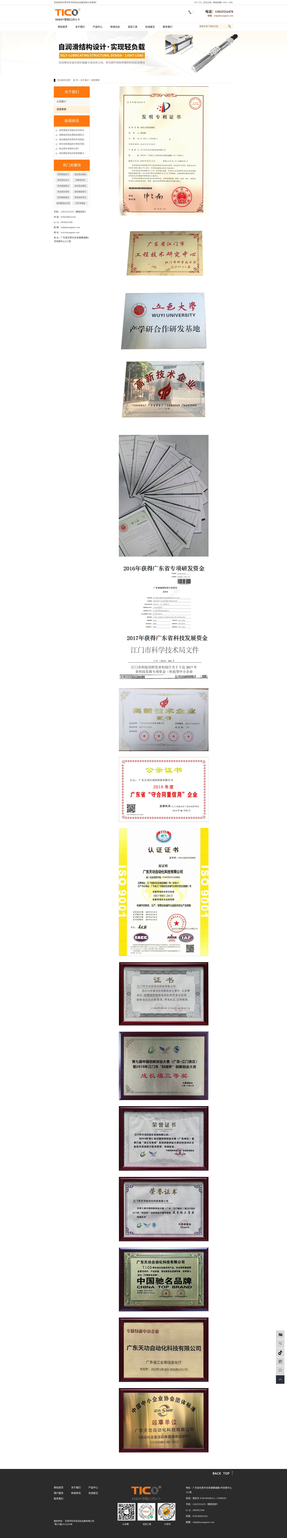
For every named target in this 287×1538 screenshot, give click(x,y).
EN (200, 2)
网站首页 (62, 27)
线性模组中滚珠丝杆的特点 (71, 130)
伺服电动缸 (80, 180)
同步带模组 (80, 203)
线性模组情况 (63, 186)
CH (195, 2)
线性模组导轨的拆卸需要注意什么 (73, 153)
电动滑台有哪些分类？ (69, 149)
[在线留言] (280, 1370)
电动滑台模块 (80, 186)
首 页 (75, 80)
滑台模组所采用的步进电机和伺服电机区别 (73, 139)
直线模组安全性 (63, 203)
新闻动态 (115, 27)
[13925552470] (280, 1343)
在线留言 (150, 27)
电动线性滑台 (80, 197)
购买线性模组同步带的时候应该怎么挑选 (73, 144)
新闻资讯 (76, 1493)
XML (231, 2)
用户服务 (58, 1493)
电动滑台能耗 (80, 174)
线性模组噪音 (63, 197)
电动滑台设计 (63, 180)
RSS (225, 2)
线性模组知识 (80, 192)
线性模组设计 (63, 174)
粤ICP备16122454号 (63, 1524)
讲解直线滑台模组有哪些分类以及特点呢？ (73, 135)
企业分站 (207, 2)
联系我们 (167, 27)
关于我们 (80, 27)
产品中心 (97, 27)
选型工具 (132, 27)
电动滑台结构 (63, 192)
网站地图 (217, 2)
